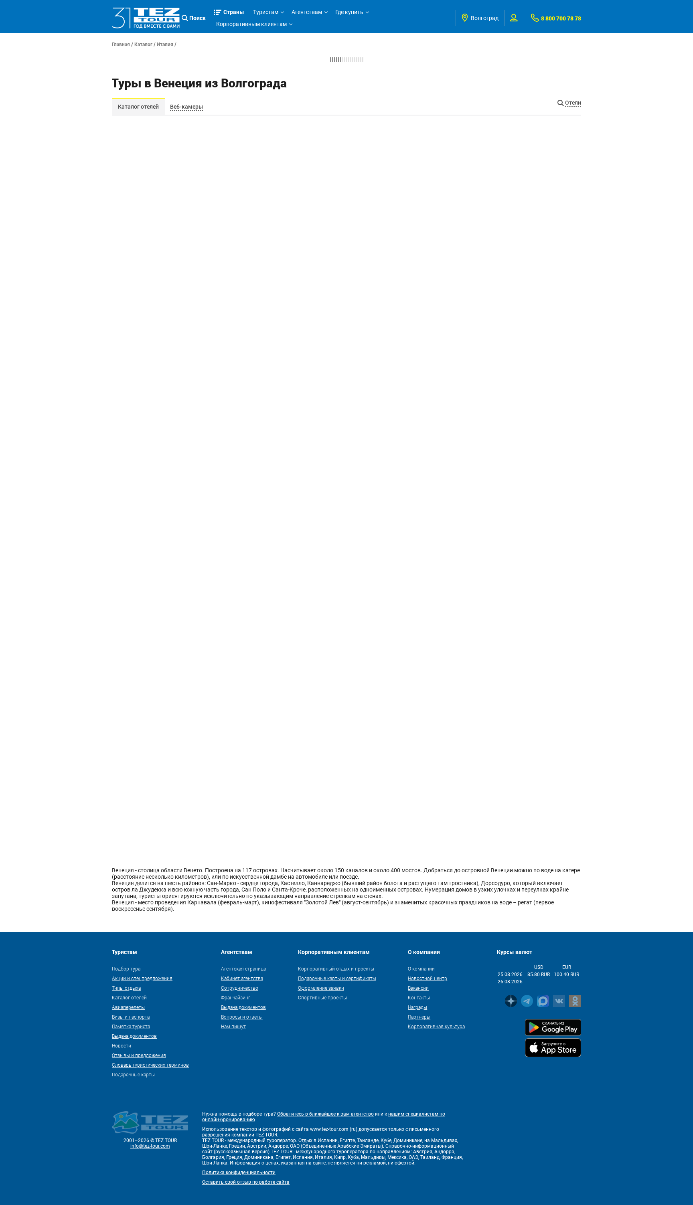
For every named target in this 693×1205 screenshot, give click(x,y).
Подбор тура (126, 968)
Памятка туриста (131, 1026)
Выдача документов (134, 1036)
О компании (421, 968)
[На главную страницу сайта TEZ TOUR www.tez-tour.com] (146, 18)
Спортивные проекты (322, 997)
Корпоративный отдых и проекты (336, 968)
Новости (121, 1045)
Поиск (197, 18)
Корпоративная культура (436, 1026)
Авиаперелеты (128, 1007)
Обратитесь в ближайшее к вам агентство (325, 1114)
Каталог (143, 44)
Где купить (349, 12)
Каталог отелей (138, 106)
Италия (165, 44)
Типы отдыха (126, 988)
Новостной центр (427, 978)
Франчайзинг (235, 997)
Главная (121, 44)
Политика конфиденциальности (239, 1172)
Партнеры (419, 1016)
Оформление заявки (321, 988)
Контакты (419, 997)
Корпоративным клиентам (251, 24)
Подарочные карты (133, 1074)
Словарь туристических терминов (150, 1064)
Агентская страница (243, 968)
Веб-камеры (186, 106)
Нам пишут (233, 1026)
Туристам (265, 12)
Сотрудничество (239, 988)
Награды (417, 1007)
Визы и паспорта (131, 1016)
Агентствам (307, 12)
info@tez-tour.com (150, 1146)
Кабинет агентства (242, 978)
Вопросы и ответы (242, 1016)
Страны (233, 12)
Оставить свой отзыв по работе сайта (246, 1182)
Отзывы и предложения (139, 1055)
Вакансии (418, 988)
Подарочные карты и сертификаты (337, 978)
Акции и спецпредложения (142, 978)
